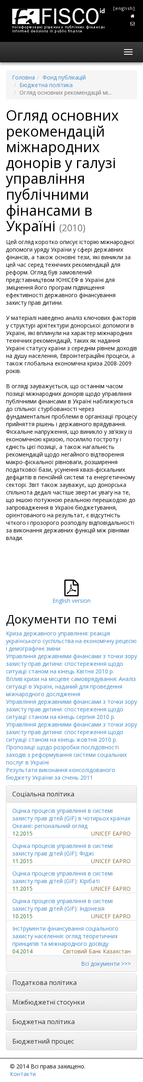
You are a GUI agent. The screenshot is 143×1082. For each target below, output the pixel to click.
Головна (23, 77)
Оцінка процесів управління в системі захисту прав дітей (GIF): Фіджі (62, 849)
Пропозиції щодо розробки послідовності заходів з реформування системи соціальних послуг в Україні (66, 754)
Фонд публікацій (64, 77)
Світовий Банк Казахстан (97, 951)
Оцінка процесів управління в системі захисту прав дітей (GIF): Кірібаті (62, 877)
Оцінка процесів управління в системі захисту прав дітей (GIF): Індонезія (62, 904)
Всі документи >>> (106, 963)
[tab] (71, 794)
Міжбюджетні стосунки (48, 1002)
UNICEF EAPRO (111, 833)
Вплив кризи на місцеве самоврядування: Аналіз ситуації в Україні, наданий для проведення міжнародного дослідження (71, 686)
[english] (124, 8)
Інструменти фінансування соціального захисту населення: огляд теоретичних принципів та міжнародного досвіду (65, 936)
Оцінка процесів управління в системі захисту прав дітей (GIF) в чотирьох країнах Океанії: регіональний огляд (71, 818)
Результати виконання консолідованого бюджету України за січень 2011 (60, 773)
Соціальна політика (43, 794)
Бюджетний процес (43, 1041)
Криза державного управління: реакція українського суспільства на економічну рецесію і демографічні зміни (71, 640)
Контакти (23, 1074)
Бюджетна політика (46, 85)
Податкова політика (44, 982)
